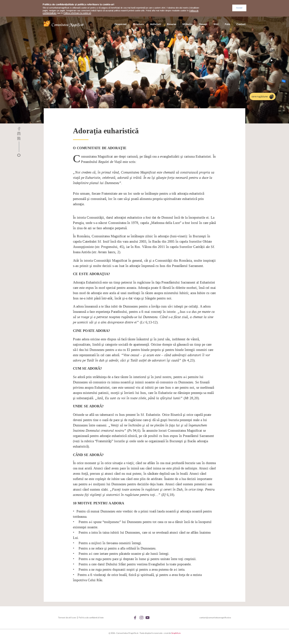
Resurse (171, 24)
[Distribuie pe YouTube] (272, 60)
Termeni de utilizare (67, 617)
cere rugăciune (260, 96)
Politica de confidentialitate (91, 617)
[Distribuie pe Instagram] (272, 50)
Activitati (155, 24)
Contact (241, 24)
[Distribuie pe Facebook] (272, 39)
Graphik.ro (175, 633)
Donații (203, 24)
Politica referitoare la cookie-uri (77, 13)
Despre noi (121, 24)
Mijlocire (188, 24)
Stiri (216, 24)
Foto (227, 24)
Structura (138, 24)
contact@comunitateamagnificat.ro (215, 617)
